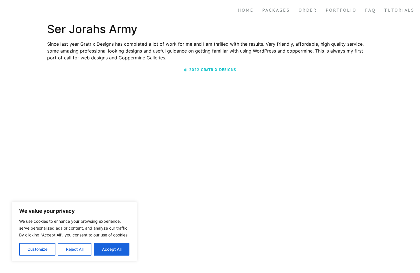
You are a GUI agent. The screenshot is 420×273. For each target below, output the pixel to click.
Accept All (111, 249)
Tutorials (399, 10)
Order (308, 10)
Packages (276, 10)
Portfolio (341, 10)
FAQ (370, 10)
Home (246, 10)
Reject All (74, 249)
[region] (74, 232)
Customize (37, 249)
